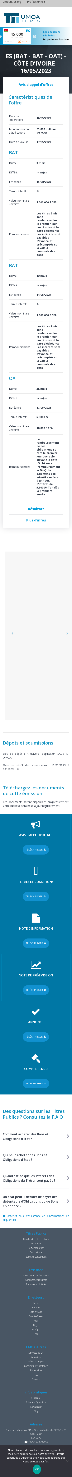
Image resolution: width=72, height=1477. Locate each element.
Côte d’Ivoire (36, 1312)
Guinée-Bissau (36, 1316)
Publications (36, 1252)
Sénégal (36, 1329)
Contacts (36, 1379)
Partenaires (36, 1370)
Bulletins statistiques (36, 1256)
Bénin (36, 1303)
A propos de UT (36, 1352)
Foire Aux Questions (36, 1402)
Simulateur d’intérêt (36, 1284)
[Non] (67, 1461)
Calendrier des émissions (36, 1275)
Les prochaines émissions (56, 39)
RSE (36, 1374)
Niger (36, 1325)
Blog (36, 1411)
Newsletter (36, 1406)
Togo (36, 1334)
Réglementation (36, 1248)
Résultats (25, 41)
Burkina (36, 1307)
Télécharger (35, 849)
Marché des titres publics (36, 1239)
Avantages (36, 1243)
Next (34, 37)
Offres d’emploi (36, 1361)
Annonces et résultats (36, 1280)
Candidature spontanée (36, 1366)
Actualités (36, 1357)
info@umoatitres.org (37, 1441)
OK (37, 1469)
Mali (36, 1320)
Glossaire (36, 1398)
